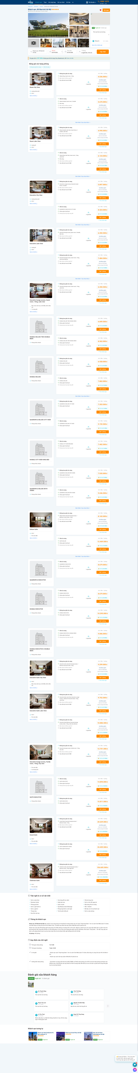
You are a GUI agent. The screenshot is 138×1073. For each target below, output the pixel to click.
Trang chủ (30, 6)
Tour (45, 2)
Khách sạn (38, 2)
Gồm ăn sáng (46, 67)
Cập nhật (103, 52)
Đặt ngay (106, 10)
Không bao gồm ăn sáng (35, 67)
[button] (126, 1058)
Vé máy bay (52, 2)
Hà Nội (41, 6)
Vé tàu (68, 2)
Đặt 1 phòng (102, 90)
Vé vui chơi (60, 2)
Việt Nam (36, 6)
